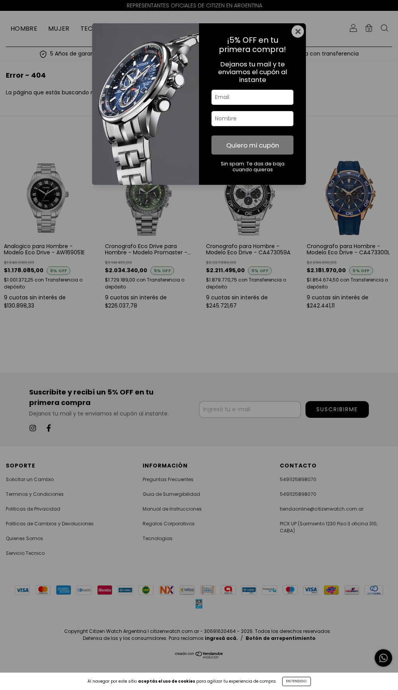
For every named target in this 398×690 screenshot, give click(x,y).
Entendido (296, 681)
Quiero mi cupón (252, 145)
